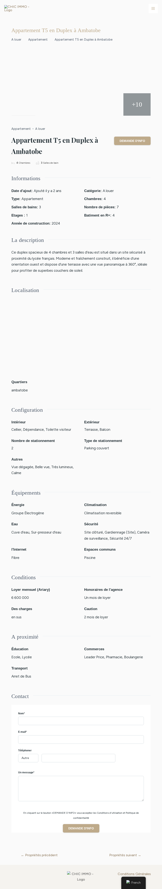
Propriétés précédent (39, 855)
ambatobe (19, 390)
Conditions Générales (134, 874)
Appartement (38, 39)
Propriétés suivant (125, 855)
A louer (16, 39)
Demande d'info (132, 141)
